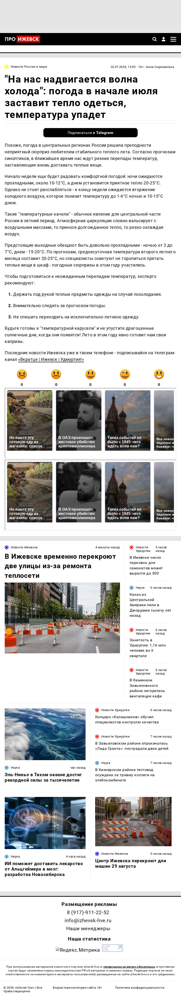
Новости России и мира (29, 66)
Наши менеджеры (88, 928)
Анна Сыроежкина (160, 67)
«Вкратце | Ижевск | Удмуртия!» (51, 359)
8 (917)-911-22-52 (88, 912)
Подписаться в (91, 132)
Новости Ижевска (24, 547)
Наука (140, 587)
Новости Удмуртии (143, 549)
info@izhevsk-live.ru (88, 920)
